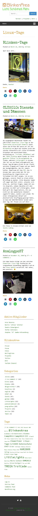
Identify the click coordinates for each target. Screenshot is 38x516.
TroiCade (18, 154)
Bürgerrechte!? (10, 386)
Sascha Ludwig (8, 228)
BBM (29, 427)
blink (7, 382)
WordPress (28, 510)
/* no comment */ (11, 379)
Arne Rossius (9, 322)
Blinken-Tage (15, 43)
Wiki (33, 19)
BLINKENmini (7, 433)
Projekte (26, 19)
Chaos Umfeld (10, 267)
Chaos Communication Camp (14, 438)
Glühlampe (17, 446)
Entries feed (9, 484)
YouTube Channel (11, 363)
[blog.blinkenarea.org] (16, 7)
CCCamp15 (31, 436)
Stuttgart (18, 463)
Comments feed (10, 487)
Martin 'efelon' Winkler (14, 325)
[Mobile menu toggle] (34, 24)
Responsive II (11, 510)
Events (7, 396)
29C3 (22, 427)
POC (24, 170)
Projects (8, 409)
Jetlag (6, 452)
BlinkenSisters (17, 434)
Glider (12, 446)
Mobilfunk (7, 461)
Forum (7, 348)
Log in (7, 482)
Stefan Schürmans (11, 330)
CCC (26, 436)
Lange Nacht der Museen (26, 452)
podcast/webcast (11, 404)
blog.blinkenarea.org (22, 508)
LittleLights (20, 160)
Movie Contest (16, 461)
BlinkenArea (7, 148)
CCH (5, 438)
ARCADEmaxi (27, 154)
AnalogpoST (13, 251)
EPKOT (7, 394)
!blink (7, 377)
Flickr (7, 346)
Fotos (7, 351)
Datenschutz (25, 444)
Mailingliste (9, 353)
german (7, 399)
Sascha (10, 84)
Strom (12, 463)
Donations (8, 389)
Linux (6, 454)
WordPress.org (10, 489)
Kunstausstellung (14, 452)
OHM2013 (27, 460)
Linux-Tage (13, 454)
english (7, 391)
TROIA (8, 466)
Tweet (7, 414)
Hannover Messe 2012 (13, 449)
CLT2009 (14, 444)
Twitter (18, 19)
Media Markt (28, 458)
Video (5, 469)
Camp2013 (19, 436)
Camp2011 (9, 436)
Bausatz (26, 427)
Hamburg (23, 446)
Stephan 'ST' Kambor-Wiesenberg (16, 332)
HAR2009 (25, 449)
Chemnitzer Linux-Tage (19, 142)
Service (7, 411)
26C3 (19, 427)
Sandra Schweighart (12, 327)
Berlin (6, 431)
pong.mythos (9, 406)
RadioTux (6, 463)
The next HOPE (26, 463)
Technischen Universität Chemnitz (15, 144)
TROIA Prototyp (11, 156)
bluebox (7, 384)
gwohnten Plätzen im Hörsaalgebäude (16, 158)
